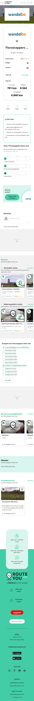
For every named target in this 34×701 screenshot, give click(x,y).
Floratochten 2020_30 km (10, 502)
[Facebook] (17, 41)
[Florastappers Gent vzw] (17, 17)
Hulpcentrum (18, 697)
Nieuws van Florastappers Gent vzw (17, 132)
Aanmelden (17, 621)
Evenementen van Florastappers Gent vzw (17, 136)
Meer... (26, 109)
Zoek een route (18, 600)
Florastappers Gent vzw (11, 151)
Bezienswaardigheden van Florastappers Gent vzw (13, 128)
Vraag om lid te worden (12, 197)
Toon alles (30, 268)
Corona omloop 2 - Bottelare (11, 289)
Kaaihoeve (5, 435)
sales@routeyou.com (17, 686)
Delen (8, 109)
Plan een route (18, 590)
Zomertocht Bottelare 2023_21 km (12, 324)
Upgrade (17, 612)
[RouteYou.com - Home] (8, 2)
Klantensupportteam (17, 694)
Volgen (17, 109)
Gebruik (8, 81)
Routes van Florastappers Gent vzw (17, 124)
